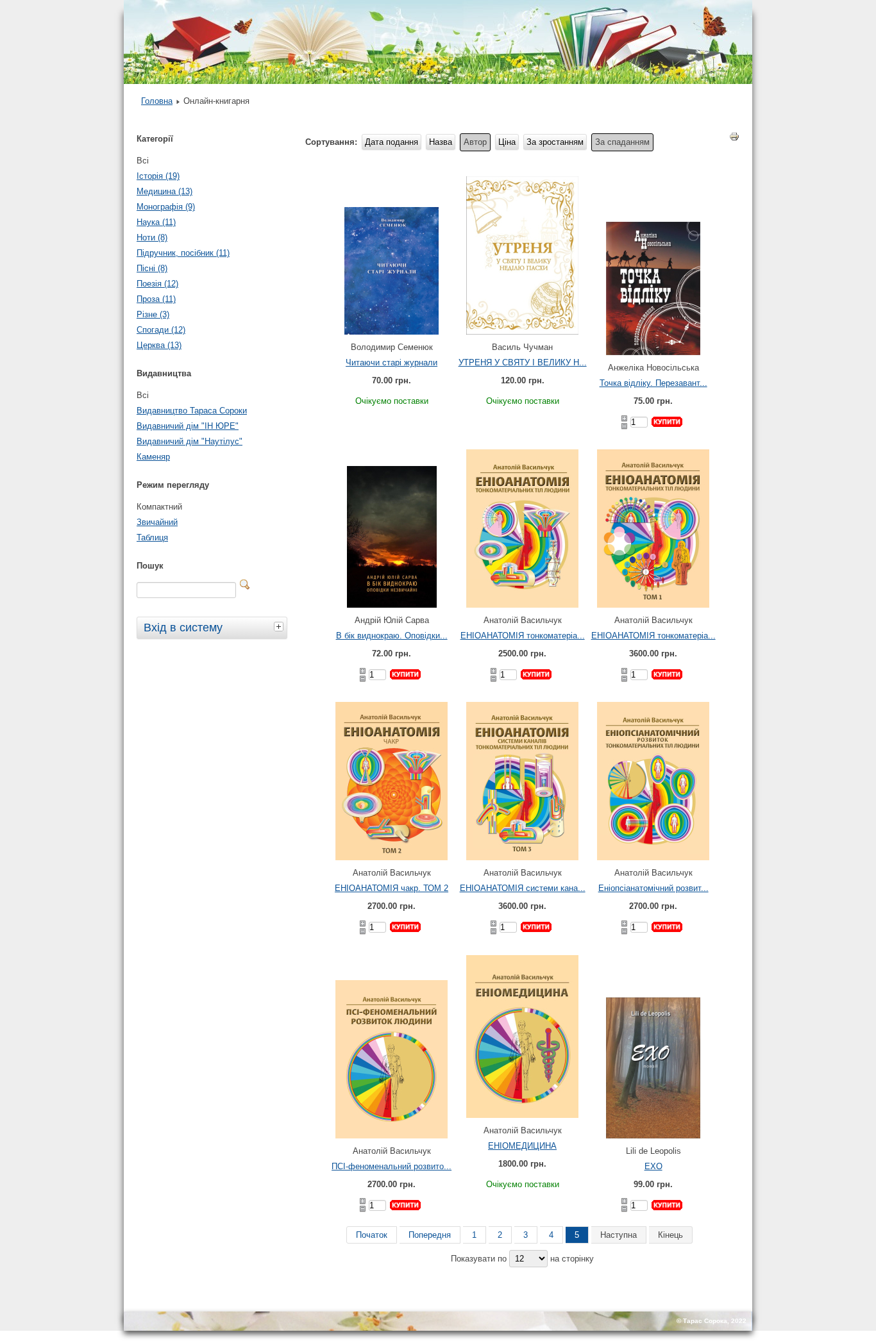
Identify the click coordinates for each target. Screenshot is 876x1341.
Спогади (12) (161, 330)
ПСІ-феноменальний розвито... (391, 1166)
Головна (157, 101)
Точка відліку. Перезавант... (653, 383)
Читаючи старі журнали (391, 362)
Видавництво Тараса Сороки (192, 410)
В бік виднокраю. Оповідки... (392, 635)
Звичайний (157, 522)
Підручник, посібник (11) (183, 253)
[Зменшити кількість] (624, 426)
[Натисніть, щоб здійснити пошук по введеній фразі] (245, 584)
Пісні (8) (152, 268)
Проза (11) (156, 299)
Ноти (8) (152, 237)
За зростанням (555, 142)
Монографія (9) (166, 207)
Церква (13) (159, 345)
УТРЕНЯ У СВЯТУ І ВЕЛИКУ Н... (523, 362)
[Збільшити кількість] (624, 418)
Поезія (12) (157, 283)
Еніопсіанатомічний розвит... (653, 888)
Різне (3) (153, 314)
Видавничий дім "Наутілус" (189, 441)
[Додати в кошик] (667, 422)
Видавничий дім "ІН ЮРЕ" (188, 426)
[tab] (280, 626)
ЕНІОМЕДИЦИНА (522, 1146)
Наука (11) (156, 222)
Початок (371, 1235)
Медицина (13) (164, 191)
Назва (440, 142)
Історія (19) (158, 176)
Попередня (430, 1235)
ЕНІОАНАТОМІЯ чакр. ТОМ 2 (391, 888)
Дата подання (391, 142)
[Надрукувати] (734, 139)
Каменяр (153, 457)
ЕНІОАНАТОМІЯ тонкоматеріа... (522, 635)
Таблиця (152, 537)
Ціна (507, 142)
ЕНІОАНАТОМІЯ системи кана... (522, 888)
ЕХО (653, 1166)
